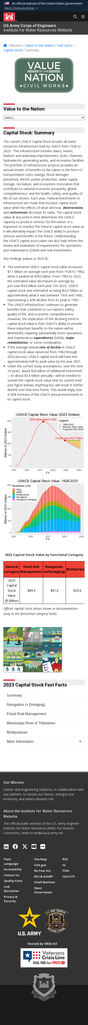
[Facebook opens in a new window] (15, 846)
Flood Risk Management (26, 714)
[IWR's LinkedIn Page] (6, 846)
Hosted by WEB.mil (42, 943)
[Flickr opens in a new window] (42, 846)
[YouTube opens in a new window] (34, 846)
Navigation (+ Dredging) (26, 705)
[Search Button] (73, 17)
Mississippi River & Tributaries (31, 723)
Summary (14, 695)
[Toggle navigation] (81, 17)
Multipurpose (17, 732)
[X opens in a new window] (25, 846)
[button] (22, 8)
